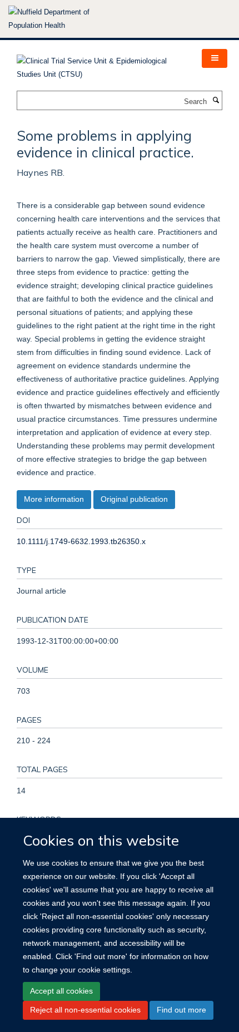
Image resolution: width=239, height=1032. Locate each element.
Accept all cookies (61, 990)
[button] (214, 58)
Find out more (181, 1009)
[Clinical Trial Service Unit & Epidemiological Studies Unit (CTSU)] (101, 64)
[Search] (216, 101)
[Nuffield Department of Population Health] (64, 19)
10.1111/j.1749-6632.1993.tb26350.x (81, 541)
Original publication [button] (134, 499)
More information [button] (54, 499)
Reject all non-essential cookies (85, 1009)
